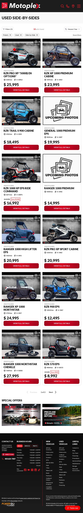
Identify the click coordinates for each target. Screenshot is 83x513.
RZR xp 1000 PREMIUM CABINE (58, 75)
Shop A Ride (14, 501)
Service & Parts (76, 461)
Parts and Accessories (76, 469)
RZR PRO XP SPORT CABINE (61, 249)
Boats (47, 473)
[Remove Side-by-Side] (37, 35)
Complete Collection (49, 487)
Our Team (75, 453)
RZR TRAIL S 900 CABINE (19, 130)
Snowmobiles (63, 472)
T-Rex (47, 468)
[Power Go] (21, 504)
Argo (47, 465)
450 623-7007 (10, 459)
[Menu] (78, 6)
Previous (33, 392)
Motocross (49, 455)
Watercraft (49, 470)
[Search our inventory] (62, 6)
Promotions (75, 458)
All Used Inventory (62, 448)
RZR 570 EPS (51, 364)
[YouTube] (28, 470)
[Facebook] (25, 470)
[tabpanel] (28, 457)
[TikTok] (39, 470)
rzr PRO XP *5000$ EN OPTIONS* (18, 75)
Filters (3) (8, 29)
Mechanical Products (49, 483)
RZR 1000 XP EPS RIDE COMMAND (17, 190)
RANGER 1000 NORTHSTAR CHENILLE (20, 366)
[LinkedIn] (35, 470)
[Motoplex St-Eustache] (21, 6)
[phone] (68, 6)
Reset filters (77, 35)
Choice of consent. (69, 505)
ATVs (47, 460)
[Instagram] (32, 470)
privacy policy (50, 505)
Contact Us (75, 448)
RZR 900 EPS (51, 306)
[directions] (73, 6)
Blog (73, 450)
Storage (74, 466)
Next (51, 392)
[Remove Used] (21, 35)
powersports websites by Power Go (30, 498)
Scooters (48, 457)
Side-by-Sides (50, 462)
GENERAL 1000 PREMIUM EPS (59, 132)
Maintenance (76, 463)
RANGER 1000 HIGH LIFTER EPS (20, 251)
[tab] (20, 446)
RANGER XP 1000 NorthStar (14, 308)
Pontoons (49, 475)
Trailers (61, 482)
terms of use (60, 505)
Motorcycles (49, 452)
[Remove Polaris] (10, 35)
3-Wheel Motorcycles (62, 455)
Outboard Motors (49, 479)
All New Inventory (49, 448)
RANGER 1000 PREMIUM (59, 188)
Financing (62, 485)
